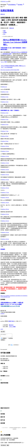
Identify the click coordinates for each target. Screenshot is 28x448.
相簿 (4, 30)
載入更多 (3, 331)
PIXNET (6, 427)
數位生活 (12, 28)
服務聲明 (14, 429)
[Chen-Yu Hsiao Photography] (1, 379)
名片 (4, 34)
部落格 (5, 32)
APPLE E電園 (12, 326)
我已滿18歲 (3, 445)
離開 (8, 445)
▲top (2, 329)
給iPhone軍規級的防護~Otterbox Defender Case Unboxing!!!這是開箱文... (15, 42)
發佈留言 (3, 339)
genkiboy (3, 313)
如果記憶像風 (7, 10)
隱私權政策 (24, 427)
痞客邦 (10, 321)
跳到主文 (3, 14)
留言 (13, 321)
